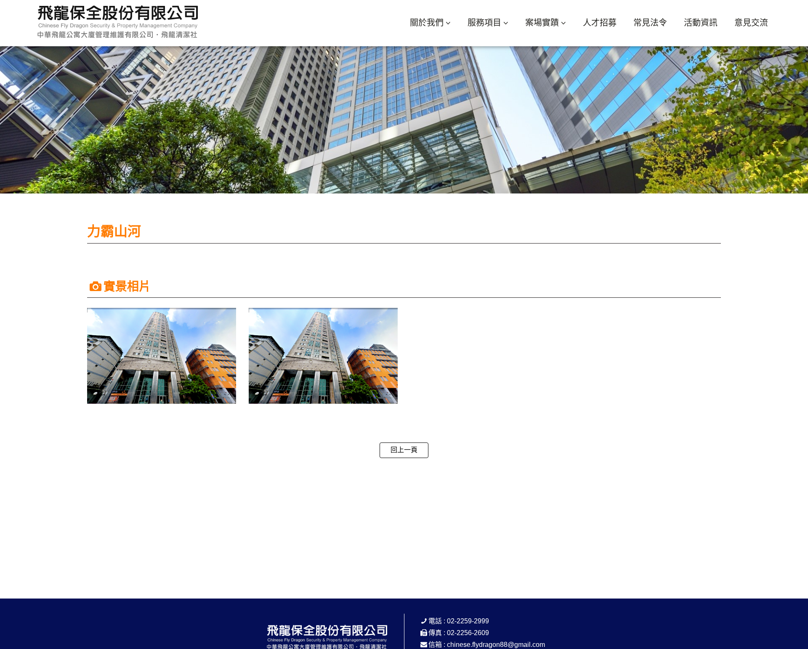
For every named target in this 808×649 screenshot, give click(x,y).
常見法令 (650, 22)
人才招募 (600, 22)
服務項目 (484, 22)
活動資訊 (701, 22)
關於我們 (427, 22)
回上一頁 (404, 449)
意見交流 (751, 22)
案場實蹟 (542, 22)
